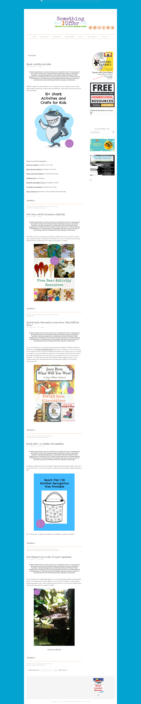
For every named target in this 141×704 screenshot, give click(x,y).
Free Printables (35, 208)
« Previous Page (33, 670)
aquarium (34, 665)
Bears (33, 316)
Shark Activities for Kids (38, 64)
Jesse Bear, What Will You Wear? (45, 349)
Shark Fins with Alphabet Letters (35, 182)
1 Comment (39, 216)
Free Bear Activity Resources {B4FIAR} (45, 214)
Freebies (33, 206)
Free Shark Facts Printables (34, 187)
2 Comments (40, 66)
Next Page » (63, 670)
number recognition (42, 550)
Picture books (46, 437)
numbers (48, 550)
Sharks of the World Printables (35, 174)
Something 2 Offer (41, 17)
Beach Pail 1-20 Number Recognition (45, 443)
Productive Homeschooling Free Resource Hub (101, 111)
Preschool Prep (51, 206)
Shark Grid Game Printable (33, 169)
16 (56, 670)
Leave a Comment (40, 327)
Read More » (31, 200)
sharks (44, 208)
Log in (87, 701)
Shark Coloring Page (32, 191)
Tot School (56, 206)
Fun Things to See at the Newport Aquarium (48, 556)
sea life (37, 665)
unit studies (56, 550)
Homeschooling (38, 206)
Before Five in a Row (36, 437)
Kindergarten (44, 206)
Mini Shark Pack (31, 178)
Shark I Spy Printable (32, 165)
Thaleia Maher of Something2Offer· (74, 701)
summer (52, 550)
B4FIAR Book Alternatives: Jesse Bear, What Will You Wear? (52, 324)
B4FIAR (33, 314)
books (41, 437)
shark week (41, 208)
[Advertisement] (70, 44)
